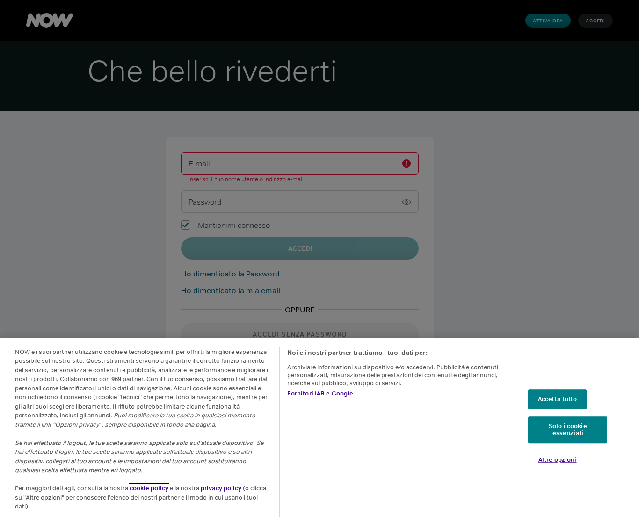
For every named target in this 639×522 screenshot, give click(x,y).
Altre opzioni (557, 460)
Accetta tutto (557, 399)
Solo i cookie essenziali (568, 429)
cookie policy (149, 488)
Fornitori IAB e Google (320, 393)
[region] (319, 430)
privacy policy (222, 488)
